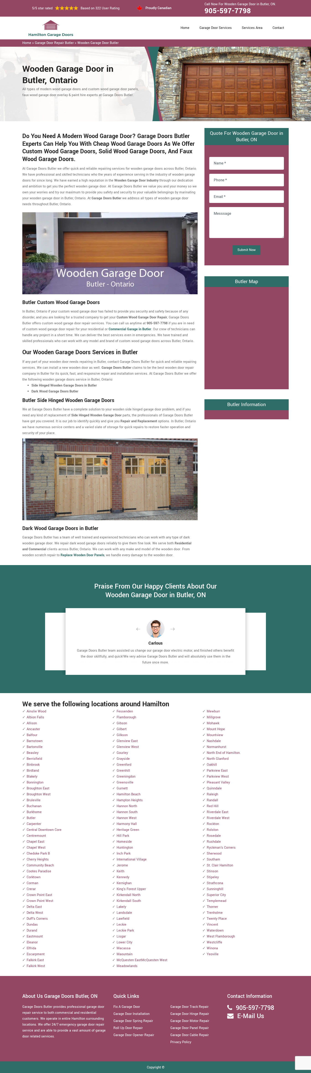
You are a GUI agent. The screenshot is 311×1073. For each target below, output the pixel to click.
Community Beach (40, 865)
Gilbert (122, 729)
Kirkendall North (128, 895)
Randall (212, 800)
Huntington (125, 847)
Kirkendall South (129, 901)
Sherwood (214, 853)
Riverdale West (218, 818)
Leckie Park (125, 930)
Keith (120, 871)
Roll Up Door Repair (128, 1028)
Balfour (32, 735)
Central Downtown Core (44, 829)
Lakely (121, 906)
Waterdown (215, 930)
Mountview (215, 735)
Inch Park (123, 853)
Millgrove (214, 717)
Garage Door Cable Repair (189, 1035)
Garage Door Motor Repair (189, 1021)
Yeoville (213, 954)
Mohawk (213, 723)
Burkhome (34, 812)
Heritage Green (128, 829)
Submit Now (246, 250)
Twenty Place (217, 918)
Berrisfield (34, 758)
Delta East (34, 906)
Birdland (33, 770)
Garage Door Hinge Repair (189, 1014)
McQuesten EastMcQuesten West (142, 960)
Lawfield (123, 918)
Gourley (122, 752)
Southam (213, 859)
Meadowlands (127, 966)
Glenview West (128, 747)
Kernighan (124, 883)
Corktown (34, 877)
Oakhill (212, 764)
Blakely (32, 776)
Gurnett (122, 788)
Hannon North (127, 806)
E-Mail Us (250, 1016)
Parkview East (217, 770)
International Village (132, 859)
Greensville (125, 782)
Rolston (212, 829)
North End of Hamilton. (224, 752)
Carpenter (34, 824)
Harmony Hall (127, 824)
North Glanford (218, 758)
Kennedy (123, 877)
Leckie (121, 924)
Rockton (213, 824)
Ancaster (33, 729)
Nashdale (214, 741)
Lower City (124, 942)
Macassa (123, 948)
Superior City (216, 895)
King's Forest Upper (131, 889)
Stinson (212, 871)
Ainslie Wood (36, 711)
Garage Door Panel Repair (189, 1028)
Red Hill (213, 806)
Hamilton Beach (128, 794)
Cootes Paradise (39, 871)
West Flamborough (221, 936)
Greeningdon (126, 776)
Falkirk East (35, 960)
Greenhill (123, 770)
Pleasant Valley (218, 782)
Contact (278, 28)
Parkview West (218, 776)
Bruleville (34, 800)
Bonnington (35, 782)
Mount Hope (216, 729)
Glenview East (127, 741)
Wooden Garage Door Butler (98, 43)
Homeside (124, 841)
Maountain (125, 954)
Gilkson (122, 735)
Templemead (216, 901)
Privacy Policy (180, 1042)
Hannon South (127, 812)
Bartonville (35, 747)
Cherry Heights (38, 859)
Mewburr (213, 711)
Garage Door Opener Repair (133, 1035)
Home (185, 28)
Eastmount (35, 936)
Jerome (122, 865)
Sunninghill (215, 889)
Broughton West (39, 794)
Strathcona (215, 883)
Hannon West (127, 818)
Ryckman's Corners (221, 847)
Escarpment (36, 954)
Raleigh (212, 794)
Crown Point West (40, 901)
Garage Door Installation (131, 1014)
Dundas (32, 924)
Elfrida (31, 948)
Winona (212, 948)
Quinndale (214, 788)
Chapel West (36, 847)
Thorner (212, 906)
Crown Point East (39, 895)
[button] (142, 629)
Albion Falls (35, 717)
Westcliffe (214, 942)
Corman (32, 883)
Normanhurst (216, 747)
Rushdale (214, 841)
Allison (32, 723)
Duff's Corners (37, 918)
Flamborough (126, 717)
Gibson (122, 723)
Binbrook (33, 764)
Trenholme (215, 912)
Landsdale (124, 912)
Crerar (31, 889)
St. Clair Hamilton (220, 865)
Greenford (124, 764)
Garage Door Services (215, 28)
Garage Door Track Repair (189, 1006)
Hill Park (123, 835)
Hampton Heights (130, 800)
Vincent (212, 924)
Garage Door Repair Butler (54, 43)
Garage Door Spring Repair (133, 1021)
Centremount (36, 835)
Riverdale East (217, 812)
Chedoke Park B (38, 853)
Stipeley (213, 877)
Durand (32, 930)
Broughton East (38, 788)
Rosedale (214, 835)
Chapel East (35, 841)
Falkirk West (36, 966)
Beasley (32, 752)
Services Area (252, 28)
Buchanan (34, 806)
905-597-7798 (227, 11)
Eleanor (32, 942)
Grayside (123, 758)
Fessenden (125, 711)
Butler (31, 818)
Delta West (35, 912)
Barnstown (35, 741)
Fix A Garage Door (126, 1006)
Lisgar (121, 936)
